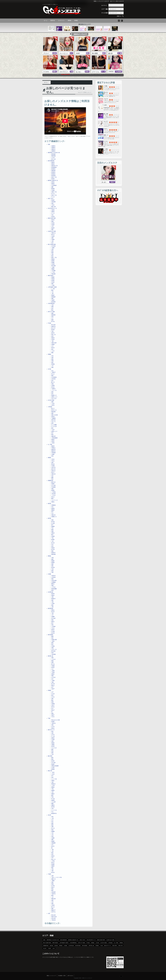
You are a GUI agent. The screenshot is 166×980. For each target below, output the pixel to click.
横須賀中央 (54, 813)
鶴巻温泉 (53, 411)
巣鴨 (52, 306)
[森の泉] (67, 28)
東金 (52, 888)
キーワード (104, 5)
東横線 (49, 457)
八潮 (52, 818)
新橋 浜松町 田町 (52, 218)
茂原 (52, 882)
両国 (52, 531)
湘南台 (52, 793)
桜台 (52, 644)
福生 (52, 362)
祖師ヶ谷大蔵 (54, 415)
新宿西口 (53, 172)
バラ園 (105, 86)
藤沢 (52, 795)
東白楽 (52, 464)
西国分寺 (53, 326)
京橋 (52, 249)
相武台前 (53, 419)
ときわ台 (53, 659)
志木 (52, 679)
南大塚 (52, 633)
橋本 (52, 375)
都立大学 (53, 469)
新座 (52, 829)
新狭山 (52, 610)
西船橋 (52, 526)
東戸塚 (52, 806)
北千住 (52, 697)
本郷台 (52, 780)
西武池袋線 (50, 634)
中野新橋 (53, 452)
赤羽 (52, 316)
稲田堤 (52, 508)
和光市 (52, 667)
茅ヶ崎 (52, 798)
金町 (52, 698)
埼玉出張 (53, 918)
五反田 (52, 236)
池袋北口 (53, 149)
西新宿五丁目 (54, 165)
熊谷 (52, 852)
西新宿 (52, 162)
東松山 (52, 685)
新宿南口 (53, 174)
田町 (52, 229)
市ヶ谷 (52, 196)
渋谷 (52, 215)
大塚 (52, 305)
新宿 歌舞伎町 (51, 160)
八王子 (52, 351)
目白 (52, 308)
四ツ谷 (52, 193)
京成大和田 (54, 580)
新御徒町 (53, 296)
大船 (52, 606)
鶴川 (52, 428)
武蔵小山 (53, 233)
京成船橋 (53, 582)
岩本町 (52, 280)
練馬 (52, 642)
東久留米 (53, 651)
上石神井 (53, 626)
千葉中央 (53, 893)
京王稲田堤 (54, 377)
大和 (52, 792)
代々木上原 (54, 426)
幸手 (52, 857)
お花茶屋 (53, 577)
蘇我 (52, 895)
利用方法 (52, 20)
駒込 (52, 310)
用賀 (52, 488)
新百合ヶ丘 (54, 410)
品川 (52, 242)
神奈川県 (50, 770)
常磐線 (49, 690)
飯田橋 (52, 188)
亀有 (52, 700)
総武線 (49, 518)
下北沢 (52, 403)
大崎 (52, 241)
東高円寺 (53, 451)
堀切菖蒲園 (54, 588)
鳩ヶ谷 (52, 828)
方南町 (52, 454)
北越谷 (52, 744)
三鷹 (52, 341)
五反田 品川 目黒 (52, 231)
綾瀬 (52, 702)
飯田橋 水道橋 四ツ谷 (53, 180)
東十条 (52, 321)
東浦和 (52, 864)
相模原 (52, 790)
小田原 (52, 442)
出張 (49, 913)
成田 (52, 900)
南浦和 (52, 841)
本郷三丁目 (54, 192)
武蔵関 (52, 616)
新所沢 (52, 629)
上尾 (52, 851)
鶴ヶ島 (52, 664)
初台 (52, 380)
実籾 (52, 579)
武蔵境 (52, 344)
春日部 (52, 746)
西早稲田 (53, 154)
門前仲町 (53, 274)
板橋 (52, 319)
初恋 (105, 135)
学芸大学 (53, 467)
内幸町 (52, 223)
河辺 (52, 356)
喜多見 (52, 416)
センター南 (54, 779)
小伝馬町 (53, 270)
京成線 (49, 574)
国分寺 (52, 347)
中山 (52, 811)
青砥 (52, 585)
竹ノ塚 (52, 736)
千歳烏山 (53, 388)
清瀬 (52, 647)
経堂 (52, 423)
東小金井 (53, 324)
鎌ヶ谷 (52, 907)
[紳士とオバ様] (83, 28)
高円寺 (52, 333)
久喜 (52, 754)
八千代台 (53, 587)
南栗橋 (52, 831)
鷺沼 (52, 498)
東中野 (52, 329)
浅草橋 (52, 536)
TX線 (49, 718)
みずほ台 (53, 677)
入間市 (52, 641)
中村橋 (52, 646)
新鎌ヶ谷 (53, 879)
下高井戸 (53, 372)
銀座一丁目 (54, 257)
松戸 (52, 708)
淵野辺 (52, 805)
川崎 (52, 597)
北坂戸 (52, 688)
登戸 (52, 433)
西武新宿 (53, 175)
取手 (52, 695)
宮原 (52, 836)
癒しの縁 (106, 113)
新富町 (52, 260)
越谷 (52, 749)
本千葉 (52, 885)
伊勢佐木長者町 (55, 765)
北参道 (52, 210)
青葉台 (52, 501)
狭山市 (52, 611)
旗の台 (52, 234)
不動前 (52, 239)
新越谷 (52, 743)
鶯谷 (52, 290)
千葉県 (49, 874)
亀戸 (52, 534)
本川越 (52, 631)
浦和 (52, 839)
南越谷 (52, 866)
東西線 (49, 556)
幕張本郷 (53, 554)
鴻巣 (52, 826)
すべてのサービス (113, 12)
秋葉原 (52, 278)
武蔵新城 (53, 505)
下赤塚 (52, 672)
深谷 (52, 816)
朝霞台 (52, 674)
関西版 (69, 20)
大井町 (52, 603)
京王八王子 (54, 398)
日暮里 (52, 300)
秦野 (52, 413)
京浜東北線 (50, 592)
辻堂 (52, 808)
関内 (52, 759)
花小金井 (53, 618)
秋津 (52, 652)
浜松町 (52, 224)
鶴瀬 (52, 661)
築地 (52, 251)
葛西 (52, 564)
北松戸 (52, 705)
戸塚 (52, 788)
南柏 (52, 713)
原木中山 (53, 911)
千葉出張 (53, 920)
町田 (52, 434)
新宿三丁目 (54, 177)
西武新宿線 (50, 608)
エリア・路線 (105, 9)
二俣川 (52, 772)
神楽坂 (52, 183)
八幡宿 (52, 880)
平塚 (52, 797)
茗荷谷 (52, 182)
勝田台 (52, 583)
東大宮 (52, 872)
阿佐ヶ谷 (53, 334)
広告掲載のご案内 (62, 975)
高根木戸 (53, 910)
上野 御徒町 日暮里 (52, 287)
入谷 (52, 292)
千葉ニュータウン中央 (56, 877)
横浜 (52, 757)
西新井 (52, 738)
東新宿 (52, 164)
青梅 (52, 360)
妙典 (52, 570)
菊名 (52, 479)
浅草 (52, 724)
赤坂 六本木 (50, 198)
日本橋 (52, 264)
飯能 (52, 636)
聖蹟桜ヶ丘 (54, 395)
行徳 (52, 569)
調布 (52, 392)
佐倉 (52, 520)
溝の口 (52, 497)
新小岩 (52, 542)
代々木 (52, 213)
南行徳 (52, 567)
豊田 (52, 352)
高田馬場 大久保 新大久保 (54, 152)
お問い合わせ (70, 975)
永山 (52, 370)
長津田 (52, 490)
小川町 (52, 285)
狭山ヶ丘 (53, 859)
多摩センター (54, 397)
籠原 (52, 825)
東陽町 (52, 561)
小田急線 (50, 406)
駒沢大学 (53, 482)
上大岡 (52, 785)
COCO (105, 128)
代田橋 (52, 385)
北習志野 (53, 892)
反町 (52, 462)
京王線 (49, 369)
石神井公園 (54, 639)
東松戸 (52, 887)
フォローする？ (121, 976)
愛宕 (52, 890)
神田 (52, 283)
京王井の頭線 (51, 400)
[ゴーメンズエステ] (61, 13)
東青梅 (52, 364)
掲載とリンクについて (51, 975)
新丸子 (52, 472)
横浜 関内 (50, 756)
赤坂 (52, 203)
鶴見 (52, 605)
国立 (52, 349)
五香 (52, 875)
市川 (52, 544)
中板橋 (52, 665)
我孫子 (52, 715)
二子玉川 (53, 495)
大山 (52, 669)
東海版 (76, 20)
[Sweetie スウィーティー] (115, 28)
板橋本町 (53, 315)
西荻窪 (52, 337)
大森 (52, 601)
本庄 (52, 821)
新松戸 (52, 710)
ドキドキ (106, 98)
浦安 (52, 565)
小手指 (52, 861)
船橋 (52, 529)
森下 (52, 524)
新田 (52, 752)
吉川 (52, 820)
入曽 (52, 613)
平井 (52, 528)
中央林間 (53, 487)
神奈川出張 (54, 916)
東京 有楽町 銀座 (52, 244)
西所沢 (52, 856)
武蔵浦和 (53, 843)
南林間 (52, 800)
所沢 (52, 854)
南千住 (52, 706)
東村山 (52, 621)
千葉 (52, 538)
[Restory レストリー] (51, 28)
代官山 (52, 460)
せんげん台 (54, 747)
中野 (52, 331)
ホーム (45, 20)
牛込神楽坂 (54, 185)
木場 (52, 557)
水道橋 (52, 190)
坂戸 (52, 687)
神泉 (52, 401)
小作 (52, 365)
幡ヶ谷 (52, 382)
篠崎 (52, 559)
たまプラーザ (54, 500)
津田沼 (52, 533)
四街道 (52, 547)
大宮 (52, 833)
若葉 (52, 657)
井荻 (52, 624)
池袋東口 (53, 146)
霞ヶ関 (52, 683)
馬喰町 (52, 269)
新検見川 (53, 552)
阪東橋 (52, 769)
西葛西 (52, 562)
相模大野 (53, 436)
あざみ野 (53, 485)
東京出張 (53, 915)
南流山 (52, 728)
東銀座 (52, 259)
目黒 (52, 237)
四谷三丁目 (54, 195)
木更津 (52, 905)
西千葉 (52, 549)
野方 (52, 623)
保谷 (52, 638)
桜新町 (52, 483)
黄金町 (52, 764)
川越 (52, 682)
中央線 (49, 323)
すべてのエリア (113, 9)
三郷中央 (53, 723)
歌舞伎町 (53, 170)
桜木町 (52, 761)
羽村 (52, 357)
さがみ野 (53, 802)
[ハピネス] (59, 28)
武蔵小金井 (54, 342)
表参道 (52, 211)
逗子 (52, 775)
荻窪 (52, 336)
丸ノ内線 (50, 444)
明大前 (52, 387)
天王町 (52, 767)
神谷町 (52, 200)
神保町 (52, 277)
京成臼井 (53, 575)
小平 (52, 615)
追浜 (52, 777)
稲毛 (52, 546)
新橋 (52, 221)
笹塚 (52, 383)
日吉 (52, 475)
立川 (52, 346)
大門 (52, 226)
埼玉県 (49, 815)
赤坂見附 (53, 201)
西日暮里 (53, 301)
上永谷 (52, 774)
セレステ (106, 121)
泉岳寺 (52, 219)
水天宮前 (53, 246)
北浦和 (52, 838)
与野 (52, 870)
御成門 (52, 228)
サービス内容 (105, 12)
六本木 (52, 205)
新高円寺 (53, 449)
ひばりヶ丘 (54, 649)
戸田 (52, 869)
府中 (52, 393)
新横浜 (52, 787)
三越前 (52, 247)
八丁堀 (52, 272)
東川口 (52, 862)
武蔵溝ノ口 (54, 516)
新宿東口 (53, 169)
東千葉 (52, 521)
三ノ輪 (52, 288)
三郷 (52, 849)
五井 (52, 902)
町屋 (52, 590)
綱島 (52, 477)
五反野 (52, 739)
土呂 (52, 834)
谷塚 (52, 741)
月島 (52, 254)
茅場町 (52, 262)
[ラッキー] (75, 28)
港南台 (52, 595)
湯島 (52, 298)
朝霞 (52, 675)
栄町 (52, 908)
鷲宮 (52, 731)
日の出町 (53, 762)
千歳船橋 (53, 418)
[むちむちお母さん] (99, 28)
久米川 (52, 628)
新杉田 (52, 593)
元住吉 (52, 459)
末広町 (52, 282)
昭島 (52, 359)
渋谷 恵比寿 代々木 (52, 208)
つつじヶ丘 (54, 390)
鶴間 (52, 803)
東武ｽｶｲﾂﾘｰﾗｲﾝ (51, 729)
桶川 (52, 867)
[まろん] (91, 28)
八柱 (52, 897)
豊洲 (52, 252)
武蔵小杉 (53, 474)
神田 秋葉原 (50, 275)
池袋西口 (53, 147)
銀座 (52, 256)
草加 (52, 751)
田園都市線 (50, 480)
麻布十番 (53, 206)
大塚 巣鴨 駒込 (51, 303)
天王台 (52, 716)
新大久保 (53, 159)
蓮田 (52, 823)
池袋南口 (53, 151)
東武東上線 (50, 656)
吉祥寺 (52, 339)
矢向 (52, 506)
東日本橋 (53, 265)
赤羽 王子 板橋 (51, 311)
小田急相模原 (54, 438)
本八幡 (52, 523)
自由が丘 (53, 470)
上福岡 (52, 680)
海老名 (52, 439)
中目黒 (52, 465)
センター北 (54, 810)
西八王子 (53, 328)
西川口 (52, 846)
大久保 (52, 157)
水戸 (52, 692)
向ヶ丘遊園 (54, 424)
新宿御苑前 (54, 167)
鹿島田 (52, 510)
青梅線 (49, 354)
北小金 (52, 693)
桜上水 (52, 374)
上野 (52, 293)
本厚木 (52, 441)
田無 (52, 620)
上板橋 (52, 670)
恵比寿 (52, 216)
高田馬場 (53, 155)
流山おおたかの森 (55, 720)
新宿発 (52, 178)
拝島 (52, 367)
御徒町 (52, 295)
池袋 (49, 144)
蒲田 (52, 600)
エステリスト (61, 20)
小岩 (52, 541)
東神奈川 (53, 598)
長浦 (52, 884)
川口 (52, 844)
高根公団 (53, 898)
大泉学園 (53, 654)
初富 (52, 903)
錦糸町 (52, 539)
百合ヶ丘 (53, 421)
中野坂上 (53, 447)
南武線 (49, 503)
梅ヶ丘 (52, 408)
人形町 (52, 267)
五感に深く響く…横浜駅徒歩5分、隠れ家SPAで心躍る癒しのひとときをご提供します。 (85, 75)
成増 (52, 662)
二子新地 (53, 492)
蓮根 (52, 313)
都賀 (52, 551)
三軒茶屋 (53, 493)
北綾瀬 (52, 703)
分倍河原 (53, 378)
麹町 (52, 187)
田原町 (52, 721)
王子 (52, 318)
